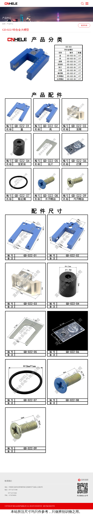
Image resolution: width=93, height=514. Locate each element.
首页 (3, 24)
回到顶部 (84, 480)
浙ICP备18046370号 (49, 506)
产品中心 (10, 24)
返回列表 (84, 25)
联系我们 (8, 481)
